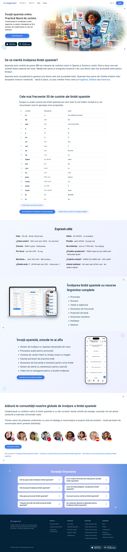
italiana (92, 79)
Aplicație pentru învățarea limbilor (30, 377)
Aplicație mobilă (71, 532)
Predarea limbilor (54, 524)
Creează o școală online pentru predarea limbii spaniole (60, 453)
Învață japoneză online (91, 538)
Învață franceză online (91, 529)
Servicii (31, 3)
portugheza (82, 79)
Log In (120, 3)
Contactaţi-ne (106, 529)
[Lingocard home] (9, 3)
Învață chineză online (91, 535)
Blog (38, 3)
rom (111, 3)
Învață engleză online (91, 524)
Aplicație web (71, 535)
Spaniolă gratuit (17, 36)
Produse (22, 3)
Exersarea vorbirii (13, 447)
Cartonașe (70, 524)
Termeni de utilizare (107, 537)
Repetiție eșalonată (72, 526)
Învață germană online (91, 532)
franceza (105, 79)
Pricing (104, 526)
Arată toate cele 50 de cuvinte (32, 205)
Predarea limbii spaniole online (26, 453)
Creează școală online (56, 526)
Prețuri (45, 3)
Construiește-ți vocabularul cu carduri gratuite (37, 212)
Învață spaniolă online (91, 526)
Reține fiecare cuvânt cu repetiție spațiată (73, 212)
